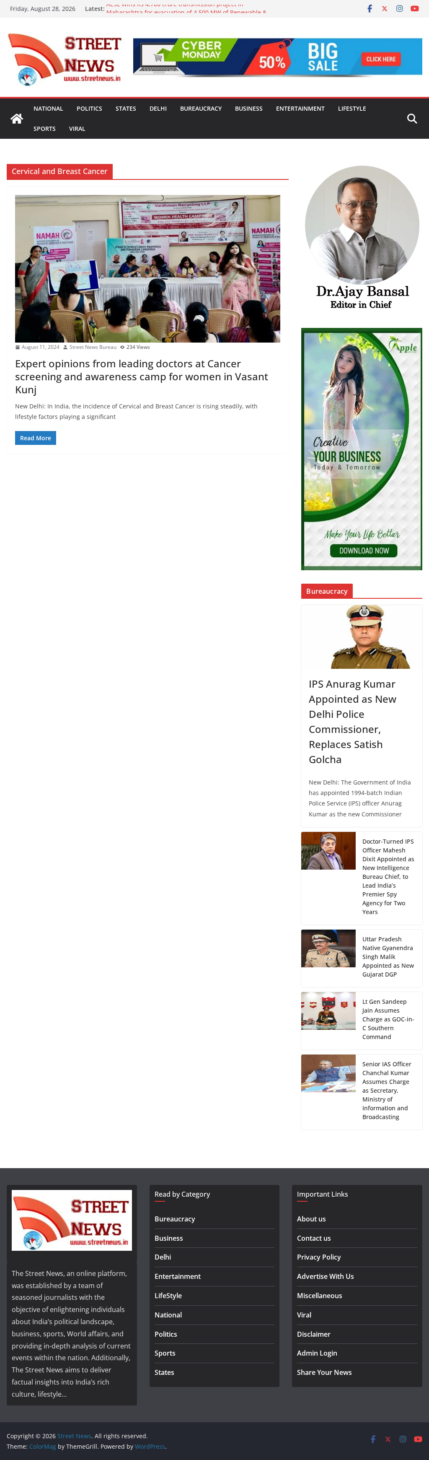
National (48, 108)
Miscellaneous (319, 1295)
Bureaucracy (201, 108)
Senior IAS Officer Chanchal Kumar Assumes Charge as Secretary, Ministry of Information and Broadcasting (386, 1090)
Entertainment (300, 108)
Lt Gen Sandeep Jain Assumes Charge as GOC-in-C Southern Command (388, 1019)
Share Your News (324, 1372)
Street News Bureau (93, 347)
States (126, 108)
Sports (45, 128)
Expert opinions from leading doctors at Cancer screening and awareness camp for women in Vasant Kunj (141, 376)
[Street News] (17, 119)
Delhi (158, 108)
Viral (77, 128)
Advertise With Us (325, 1276)
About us (311, 1219)
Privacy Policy (319, 1257)
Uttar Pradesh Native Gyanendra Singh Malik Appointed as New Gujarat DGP (388, 956)
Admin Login (317, 1353)
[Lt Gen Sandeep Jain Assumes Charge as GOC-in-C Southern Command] (328, 1021)
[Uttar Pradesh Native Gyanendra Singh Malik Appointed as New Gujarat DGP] (328, 958)
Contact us (314, 1238)
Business (249, 108)
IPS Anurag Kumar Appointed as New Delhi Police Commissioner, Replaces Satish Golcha (352, 721)
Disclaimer (314, 1334)
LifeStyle (352, 108)
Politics (89, 108)
